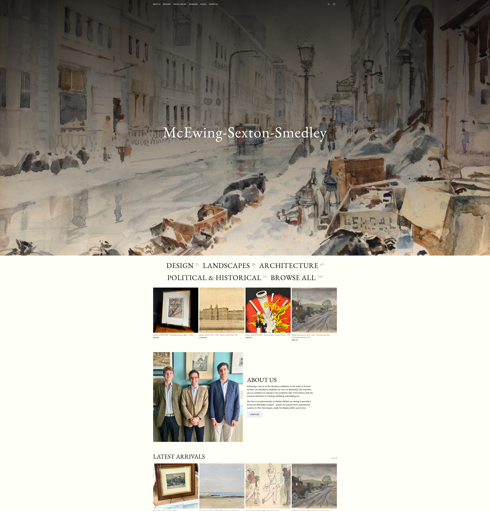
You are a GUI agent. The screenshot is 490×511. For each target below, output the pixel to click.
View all (334, 458)
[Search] (329, 4)
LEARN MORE (254, 414)
